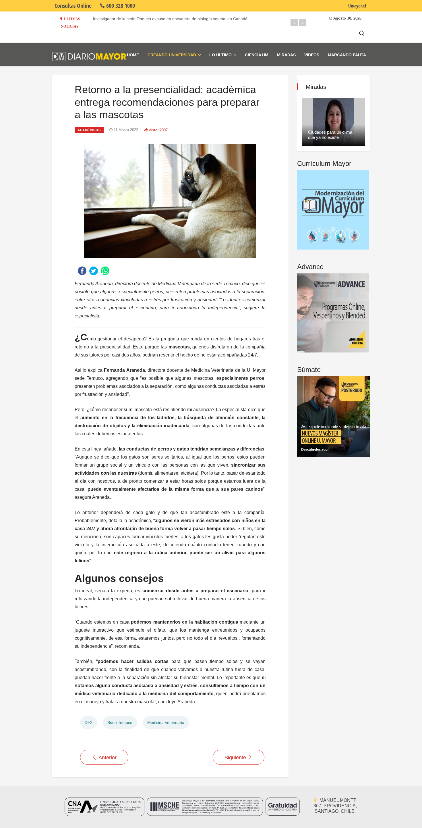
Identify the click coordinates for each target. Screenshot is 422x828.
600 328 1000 (120, 5)
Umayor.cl (357, 6)
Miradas (286, 55)
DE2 (88, 722)
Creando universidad (172, 55)
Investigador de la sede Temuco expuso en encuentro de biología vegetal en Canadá (170, 19)
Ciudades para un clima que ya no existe (330, 135)
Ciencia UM (256, 55)
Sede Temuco (119, 722)
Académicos (89, 130)
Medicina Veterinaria (165, 722)
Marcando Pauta (347, 55)
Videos (311, 55)
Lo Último (220, 55)
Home (133, 55)
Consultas (73, 5)
